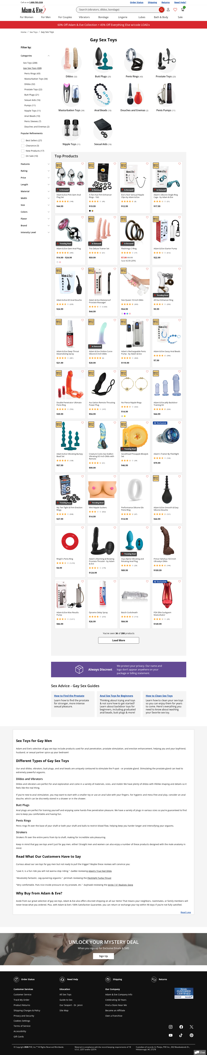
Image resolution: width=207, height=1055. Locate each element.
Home (23, 32)
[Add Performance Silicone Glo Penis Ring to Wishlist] (147, 476)
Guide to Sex (66, 999)
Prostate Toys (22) (33, 89)
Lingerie (122, 17)
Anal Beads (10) (32, 116)
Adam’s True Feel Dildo (100, 871)
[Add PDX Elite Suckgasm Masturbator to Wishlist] (179, 581)
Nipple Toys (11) (32, 110)
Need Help (72, 979)
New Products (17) (35, 150)
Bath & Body (161, 17)
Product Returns (22, 1005)
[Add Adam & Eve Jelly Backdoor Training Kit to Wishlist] (179, 371)
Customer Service (22, 994)
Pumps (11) (30, 105)
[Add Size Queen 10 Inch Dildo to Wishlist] (147, 269)
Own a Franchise (113, 1015)
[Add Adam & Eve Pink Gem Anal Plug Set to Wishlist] (82, 164)
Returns (166, 2)
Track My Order (21, 999)
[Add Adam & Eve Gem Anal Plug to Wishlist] (82, 217)
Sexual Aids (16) (32, 100)
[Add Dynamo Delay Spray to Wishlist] (115, 581)
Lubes (142, 17)
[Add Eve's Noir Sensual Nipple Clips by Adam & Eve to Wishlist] (147, 164)
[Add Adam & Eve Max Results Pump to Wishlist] (82, 581)
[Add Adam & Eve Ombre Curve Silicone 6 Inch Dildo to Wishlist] (115, 320)
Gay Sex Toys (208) (32, 68)
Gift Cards (19, 1036)
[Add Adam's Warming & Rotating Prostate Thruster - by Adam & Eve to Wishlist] (115, 527)
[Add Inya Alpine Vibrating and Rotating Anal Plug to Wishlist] (147, 527)
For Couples (65, 17)
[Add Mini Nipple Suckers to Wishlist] (115, 476)
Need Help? (180, 2)
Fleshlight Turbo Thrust (99, 878)
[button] (118, 640)
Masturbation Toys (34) (36, 78)
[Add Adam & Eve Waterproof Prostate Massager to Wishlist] (115, 269)
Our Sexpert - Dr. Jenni (71, 1005)
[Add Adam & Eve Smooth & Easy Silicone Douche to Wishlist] (179, 476)
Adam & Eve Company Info (118, 994)
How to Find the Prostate (69, 695)
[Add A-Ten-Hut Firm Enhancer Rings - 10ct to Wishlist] (115, 164)
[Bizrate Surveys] (189, 997)
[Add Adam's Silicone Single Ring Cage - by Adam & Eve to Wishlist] (179, 164)
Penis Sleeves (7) (32, 121)
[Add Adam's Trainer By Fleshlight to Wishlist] (179, 422)
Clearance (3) (32, 145)
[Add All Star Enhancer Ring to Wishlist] (179, 269)
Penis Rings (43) (32, 73)
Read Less (186, 912)
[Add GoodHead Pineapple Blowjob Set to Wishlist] (147, 422)
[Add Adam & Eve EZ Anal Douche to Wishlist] (82, 269)
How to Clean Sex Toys (159, 695)
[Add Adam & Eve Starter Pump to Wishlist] (179, 217)
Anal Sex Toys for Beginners (116, 695)
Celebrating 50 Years (115, 999)
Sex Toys (34, 32)
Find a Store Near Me (116, 1005)
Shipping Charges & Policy (27, 1010)
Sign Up (103, 956)
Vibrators (84, 17)
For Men (46, 17)
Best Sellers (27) (34, 140)
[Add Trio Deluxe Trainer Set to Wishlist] (115, 217)
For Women (26, 17)
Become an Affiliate (115, 1010)
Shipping (152, 2)
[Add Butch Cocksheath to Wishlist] (147, 581)
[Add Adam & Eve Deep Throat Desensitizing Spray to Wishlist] (82, 320)
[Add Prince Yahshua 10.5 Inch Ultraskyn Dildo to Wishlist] (179, 527)
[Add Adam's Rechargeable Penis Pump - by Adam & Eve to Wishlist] (147, 320)
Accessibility (20, 1031)
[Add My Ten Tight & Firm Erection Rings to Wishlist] (82, 476)
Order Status (136, 2)
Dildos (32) (29, 84)
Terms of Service (22, 1025)
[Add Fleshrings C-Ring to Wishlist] (147, 217)
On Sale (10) (32, 155)
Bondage (103, 17)
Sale (180, 17)
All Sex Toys (65, 994)
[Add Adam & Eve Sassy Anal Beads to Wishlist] (179, 320)
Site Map (64, 1010)
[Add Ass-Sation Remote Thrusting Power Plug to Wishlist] (115, 371)
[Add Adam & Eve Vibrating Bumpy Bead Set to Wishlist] (82, 422)
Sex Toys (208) (30, 62)
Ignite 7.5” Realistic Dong (120, 884)
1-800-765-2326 (36, 2)
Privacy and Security (24, 1015)
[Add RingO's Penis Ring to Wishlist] (82, 527)
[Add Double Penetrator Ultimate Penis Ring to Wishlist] (82, 371)
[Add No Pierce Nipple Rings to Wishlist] (147, 371)
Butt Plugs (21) (31, 94)
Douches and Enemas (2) (36, 126)
